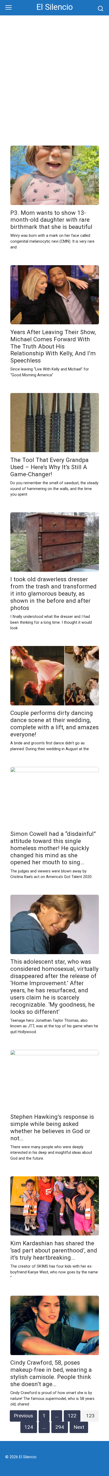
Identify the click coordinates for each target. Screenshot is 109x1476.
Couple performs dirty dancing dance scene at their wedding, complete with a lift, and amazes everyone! (54, 724)
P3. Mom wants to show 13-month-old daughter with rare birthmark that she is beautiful (51, 219)
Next (79, 1427)
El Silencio (54, 7)
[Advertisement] (54, 84)
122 (72, 1416)
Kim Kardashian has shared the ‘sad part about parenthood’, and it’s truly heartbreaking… (53, 1250)
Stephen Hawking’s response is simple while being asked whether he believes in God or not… (52, 1127)
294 (59, 1427)
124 (28, 1427)
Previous (23, 1416)
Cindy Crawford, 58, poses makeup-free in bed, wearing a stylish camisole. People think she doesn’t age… (51, 1373)
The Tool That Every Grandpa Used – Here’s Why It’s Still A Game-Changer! (49, 467)
